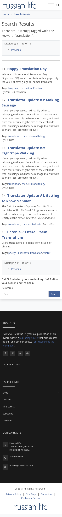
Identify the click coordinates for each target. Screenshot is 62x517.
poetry (12, 252)
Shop (5, 392)
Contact (7, 399)
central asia (34, 224)
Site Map (31, 494)
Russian (37, 88)
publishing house (28, 337)
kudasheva (23, 252)
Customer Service (31, 498)
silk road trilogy (36, 136)
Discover (7, 420)
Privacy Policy (13, 494)
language (13, 88)
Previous (16, 50)
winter (46, 252)
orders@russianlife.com (21, 465)
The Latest (9, 406)
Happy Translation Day (27, 68)
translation (26, 88)
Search (54, 294)
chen (24, 136)
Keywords (7, 287)
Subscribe (8, 413)
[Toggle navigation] (51, 5)
